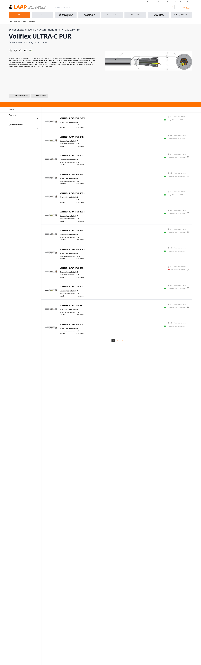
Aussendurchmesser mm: (67, 125)
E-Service (160, 2)
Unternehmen (179, 2)
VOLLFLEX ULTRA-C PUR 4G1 (71, 231)
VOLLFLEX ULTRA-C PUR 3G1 (71, 174)
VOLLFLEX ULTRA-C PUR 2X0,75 (72, 118)
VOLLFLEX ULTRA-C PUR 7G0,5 (72, 287)
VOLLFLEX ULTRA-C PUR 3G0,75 (72, 156)
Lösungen (150, 2)
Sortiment (17, 21)
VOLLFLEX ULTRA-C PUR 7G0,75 (72, 306)
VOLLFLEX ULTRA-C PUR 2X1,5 (72, 137)
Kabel (24, 21)
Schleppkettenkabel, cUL (69, 122)
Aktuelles (169, 2)
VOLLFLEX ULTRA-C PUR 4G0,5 (72, 193)
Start (10, 21)
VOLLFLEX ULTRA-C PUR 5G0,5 (72, 268)
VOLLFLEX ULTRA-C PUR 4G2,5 (72, 249)
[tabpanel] (148, 61)
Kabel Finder (32, 21)
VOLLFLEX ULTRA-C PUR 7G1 (71, 324)
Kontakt (189, 2)
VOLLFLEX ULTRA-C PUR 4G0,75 (72, 212)
